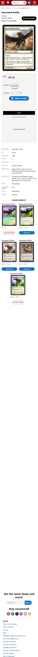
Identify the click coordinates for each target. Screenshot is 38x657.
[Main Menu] (2, 2)
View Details (26, 232)
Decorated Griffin (8, 204)
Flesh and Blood (8, 627)
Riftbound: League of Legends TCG (14, 636)
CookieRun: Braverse (10, 647)
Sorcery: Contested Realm (11, 650)
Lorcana (5, 630)
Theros (4, 16)
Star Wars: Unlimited (9, 644)
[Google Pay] (19, 113)
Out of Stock (9, 233)
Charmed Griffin (25, 240)
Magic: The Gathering (10, 624)
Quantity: (6, 93)
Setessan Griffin (8, 240)
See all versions (29, 18)
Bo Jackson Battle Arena (11, 639)
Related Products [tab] (19, 200)
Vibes (5, 633)
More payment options (19, 117)
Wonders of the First (9, 641)
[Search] (25, 3)
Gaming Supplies (8, 653)
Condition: (6, 85)
